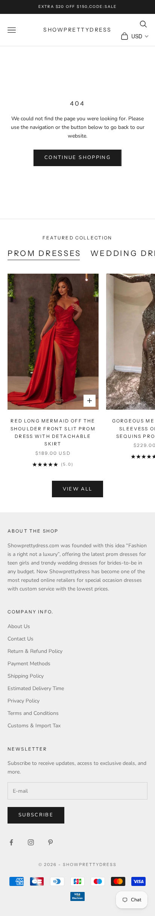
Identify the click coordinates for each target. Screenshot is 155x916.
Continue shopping (77, 157)
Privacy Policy (24, 700)
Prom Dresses (44, 253)
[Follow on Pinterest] (50, 842)
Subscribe (35, 815)
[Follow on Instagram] (31, 842)
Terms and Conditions (33, 713)
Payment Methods (29, 663)
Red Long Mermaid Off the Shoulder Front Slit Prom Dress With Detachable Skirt (53, 432)
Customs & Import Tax (34, 725)
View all (78, 489)
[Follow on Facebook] (11, 842)
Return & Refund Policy (35, 651)
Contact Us (20, 638)
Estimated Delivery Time (36, 688)
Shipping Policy (26, 676)
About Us (19, 626)
